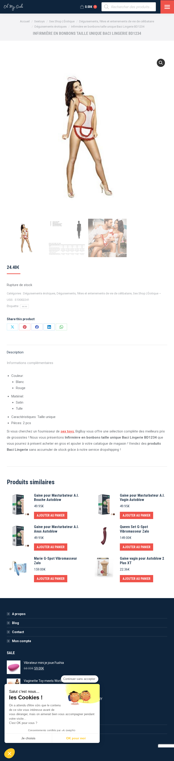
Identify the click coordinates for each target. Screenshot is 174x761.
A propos (19, 614)
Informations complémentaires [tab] (30, 363)
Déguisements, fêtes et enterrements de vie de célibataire (94, 293)
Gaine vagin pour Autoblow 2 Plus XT (142, 560)
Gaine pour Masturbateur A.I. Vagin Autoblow (142, 497)
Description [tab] (15, 352)
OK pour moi (76, 738)
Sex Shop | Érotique (145, 293)
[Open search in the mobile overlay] (129, 6)
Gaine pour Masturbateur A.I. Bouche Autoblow (56, 497)
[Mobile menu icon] (167, 7)
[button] (161, 63)
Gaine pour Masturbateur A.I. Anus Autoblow (56, 529)
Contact (18, 632)
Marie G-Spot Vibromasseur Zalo (55, 560)
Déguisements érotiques (39, 293)
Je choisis (28, 738)
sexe (24, 306)
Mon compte (21, 641)
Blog (15, 623)
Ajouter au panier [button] (51, 515)
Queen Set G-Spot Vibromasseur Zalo (134, 529)
